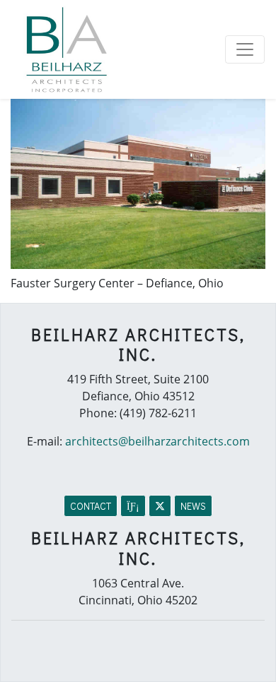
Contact (90, 506)
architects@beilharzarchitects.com (157, 441)
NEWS (193, 506)
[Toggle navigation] (245, 49)
